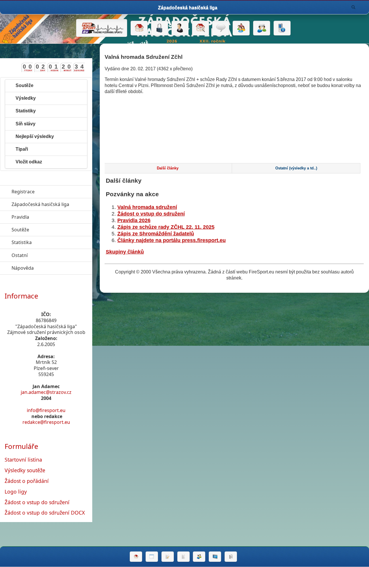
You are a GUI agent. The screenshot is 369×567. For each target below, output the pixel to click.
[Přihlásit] (159, 28)
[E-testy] (241, 28)
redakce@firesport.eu (46, 422)
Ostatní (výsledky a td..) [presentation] (296, 168)
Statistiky (26, 110)
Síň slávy (25, 123)
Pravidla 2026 (133, 220)
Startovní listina (23, 459)
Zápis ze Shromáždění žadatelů (155, 234)
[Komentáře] (220, 28)
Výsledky (26, 98)
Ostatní (46, 255)
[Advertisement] (234, 139)
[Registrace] (180, 28)
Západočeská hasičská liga (52, 204)
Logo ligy (16, 491)
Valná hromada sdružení (147, 207)
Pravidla (47, 217)
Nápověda (49, 268)
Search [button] (353, 7)
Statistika (48, 242)
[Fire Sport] (101, 28)
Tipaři (22, 149)
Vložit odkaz (29, 161)
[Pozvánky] (152, 556)
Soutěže (24, 85)
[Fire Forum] (261, 28)
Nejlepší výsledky (35, 136)
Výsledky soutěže (25, 470)
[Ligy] (231, 556)
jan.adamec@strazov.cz (46, 392)
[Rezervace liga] (167, 556)
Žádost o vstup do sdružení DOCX (45, 512)
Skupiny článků (125, 252)
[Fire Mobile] (282, 28)
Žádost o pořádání (27, 480)
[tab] (167, 168)
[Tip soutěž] (199, 556)
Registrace (23, 191)
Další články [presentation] (167, 168)
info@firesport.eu (46, 410)
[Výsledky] (183, 556)
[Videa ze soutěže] (215, 556)
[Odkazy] (200, 28)
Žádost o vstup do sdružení (151, 214)
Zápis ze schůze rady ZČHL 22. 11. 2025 (165, 227)
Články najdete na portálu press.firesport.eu (171, 240)
